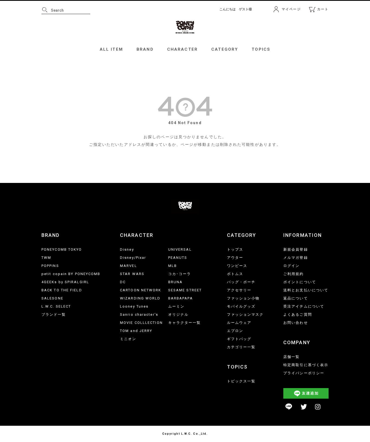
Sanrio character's (139, 314)
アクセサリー (239, 290)
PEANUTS (177, 258)
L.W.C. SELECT (56, 306)
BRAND (145, 49)
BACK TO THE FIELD (61, 290)
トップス (235, 249)
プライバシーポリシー (303, 373)
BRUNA (175, 282)
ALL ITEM (111, 49)
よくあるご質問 (297, 314)
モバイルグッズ (241, 306)
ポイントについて (299, 282)
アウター (235, 258)
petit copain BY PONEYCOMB (70, 274)
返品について (295, 298)
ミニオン (128, 339)
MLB (172, 266)
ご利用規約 (293, 274)
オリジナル (178, 314)
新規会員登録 (295, 249)
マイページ (291, 9)
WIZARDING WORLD (140, 298)
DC (123, 282)
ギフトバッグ (239, 339)
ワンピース (237, 266)
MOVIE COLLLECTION (141, 323)
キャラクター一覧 (184, 323)
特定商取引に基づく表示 (305, 365)
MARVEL (128, 266)
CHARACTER (182, 49)
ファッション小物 (243, 298)
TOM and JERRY (136, 331)
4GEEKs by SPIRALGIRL (65, 282)
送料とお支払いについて (305, 290)
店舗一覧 (291, 357)
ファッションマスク (245, 314)
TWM (46, 258)
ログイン (291, 266)
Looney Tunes (134, 306)
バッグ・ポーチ (241, 282)
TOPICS (261, 49)
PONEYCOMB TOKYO (61, 249)
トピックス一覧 (241, 381)
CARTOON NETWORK (140, 290)
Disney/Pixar (133, 258)
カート (323, 9)
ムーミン (176, 306)
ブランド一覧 (53, 314)
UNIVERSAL (180, 249)
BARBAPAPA (180, 298)
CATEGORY (224, 49)
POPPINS (50, 266)
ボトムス (235, 274)
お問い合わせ (295, 323)
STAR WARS (132, 274)
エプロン (235, 331)
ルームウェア (239, 323)
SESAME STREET (185, 290)
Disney (127, 249)
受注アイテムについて (303, 306)
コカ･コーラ (179, 274)
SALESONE (52, 298)
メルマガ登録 (295, 258)
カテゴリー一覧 (241, 347)
